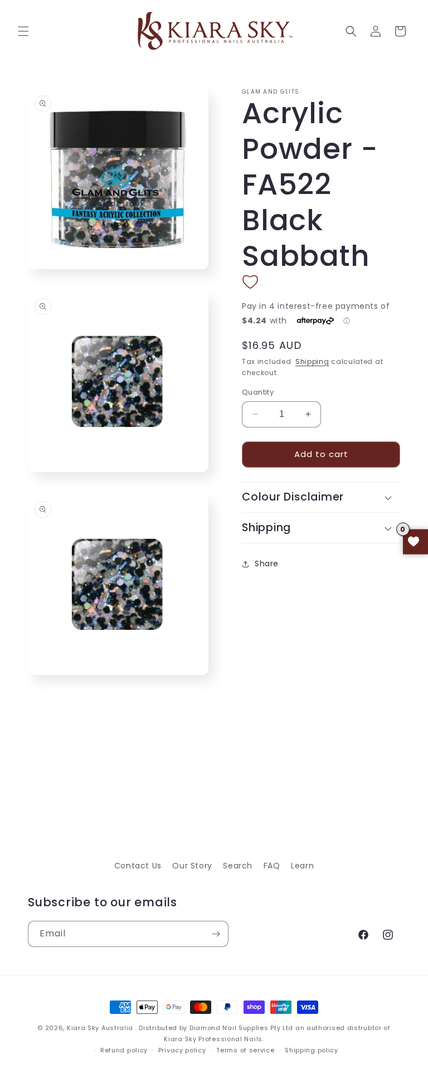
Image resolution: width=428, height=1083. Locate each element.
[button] (23, 31)
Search (237, 865)
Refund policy (124, 1050)
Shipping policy (311, 1050)
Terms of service (245, 1050)
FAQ (272, 865)
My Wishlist (415, 541)
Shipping (312, 361)
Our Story (192, 865)
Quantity (258, 392)
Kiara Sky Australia (100, 1027)
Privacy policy (182, 1050)
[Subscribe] (215, 934)
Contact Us (138, 865)
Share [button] (267, 563)
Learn (302, 865)
